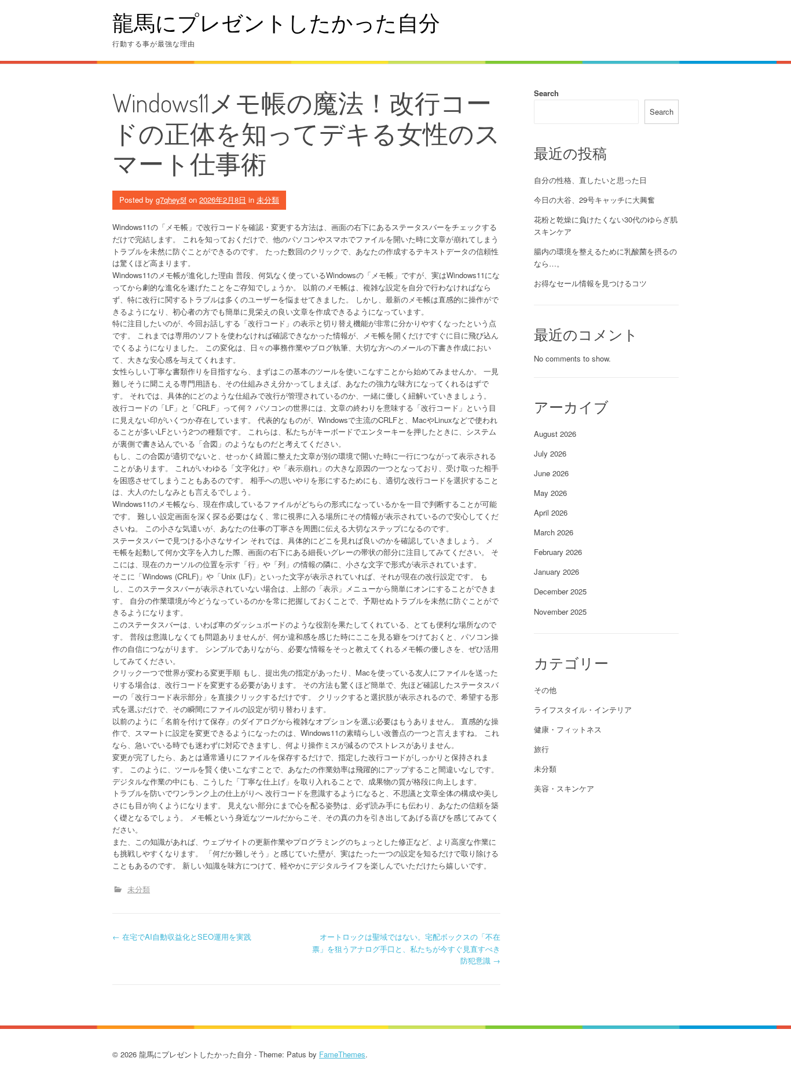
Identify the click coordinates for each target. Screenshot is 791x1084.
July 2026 (550, 453)
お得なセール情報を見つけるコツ (590, 283)
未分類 (268, 199)
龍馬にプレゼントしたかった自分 (276, 22)
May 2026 (550, 492)
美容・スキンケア (564, 788)
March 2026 (553, 532)
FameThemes (342, 1054)
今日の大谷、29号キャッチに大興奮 (594, 199)
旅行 (541, 748)
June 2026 (551, 473)
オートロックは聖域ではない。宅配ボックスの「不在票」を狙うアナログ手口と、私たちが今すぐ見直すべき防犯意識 (406, 948)
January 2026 (556, 571)
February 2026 (558, 551)
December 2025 (560, 591)
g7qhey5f (171, 199)
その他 (545, 689)
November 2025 (560, 611)
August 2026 (555, 433)
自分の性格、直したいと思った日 (590, 179)
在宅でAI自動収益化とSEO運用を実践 (181, 936)
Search (546, 92)
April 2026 (550, 512)
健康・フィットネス (568, 729)
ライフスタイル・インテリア (583, 709)
